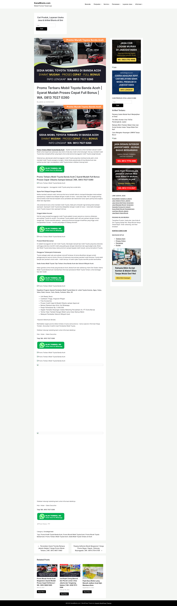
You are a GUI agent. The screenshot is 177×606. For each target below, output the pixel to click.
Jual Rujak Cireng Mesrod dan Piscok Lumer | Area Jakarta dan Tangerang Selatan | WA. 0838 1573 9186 (69, 583)
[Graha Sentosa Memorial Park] (114, 138)
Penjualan (97, 4)
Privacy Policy (121, 241)
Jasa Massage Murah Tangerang (122, 205)
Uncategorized (48, 531)
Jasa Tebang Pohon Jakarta (121, 201)
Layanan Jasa (127, 4)
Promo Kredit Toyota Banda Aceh (51, 534)
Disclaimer (119, 243)
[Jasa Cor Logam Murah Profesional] (126, 63)
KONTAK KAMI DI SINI (119, 231)
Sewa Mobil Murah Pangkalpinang (123, 209)
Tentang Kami (120, 239)
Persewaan (115, 4)
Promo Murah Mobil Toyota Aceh (74, 534)
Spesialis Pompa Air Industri (121, 207)
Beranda (88, 4)
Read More (41, 591)
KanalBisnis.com (42, 3)
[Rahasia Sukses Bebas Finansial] (114, 67)
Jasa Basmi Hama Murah (120, 213)
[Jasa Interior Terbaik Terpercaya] (126, 165)
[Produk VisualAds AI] (126, 281)
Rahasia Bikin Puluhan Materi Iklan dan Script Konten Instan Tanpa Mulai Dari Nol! (125, 127)
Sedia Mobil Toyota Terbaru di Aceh (80, 536)
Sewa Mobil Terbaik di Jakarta (122, 199)
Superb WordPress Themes (103, 603)
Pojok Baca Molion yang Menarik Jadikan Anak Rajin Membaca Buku (92, 583)
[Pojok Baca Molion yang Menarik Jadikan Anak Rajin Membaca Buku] (93, 579)
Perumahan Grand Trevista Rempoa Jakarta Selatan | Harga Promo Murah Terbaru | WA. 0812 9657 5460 (51, 548)
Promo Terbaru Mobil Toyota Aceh (56, 536)
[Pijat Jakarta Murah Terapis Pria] (126, 191)
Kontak (118, 245)
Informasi (138, 4)
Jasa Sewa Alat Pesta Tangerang (122, 203)
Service (106, 4)
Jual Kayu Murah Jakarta (120, 211)
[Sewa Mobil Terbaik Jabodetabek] (126, 94)
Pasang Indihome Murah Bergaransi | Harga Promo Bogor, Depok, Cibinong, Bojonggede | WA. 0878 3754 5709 (89, 548)
